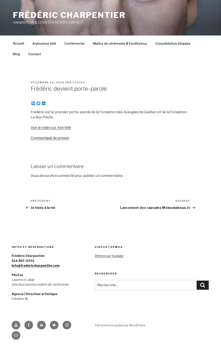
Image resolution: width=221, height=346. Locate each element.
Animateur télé (44, 43)
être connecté (62, 176)
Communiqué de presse (50, 138)
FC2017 (79, 82)
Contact (34, 54)
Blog (16, 54)
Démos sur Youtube (109, 256)
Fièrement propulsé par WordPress (120, 325)
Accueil (18, 43)
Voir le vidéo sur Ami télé (51, 128)
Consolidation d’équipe (173, 43)
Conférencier (74, 43)
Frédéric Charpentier (69, 15)
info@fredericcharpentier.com (36, 265)
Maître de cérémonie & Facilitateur (120, 43)
